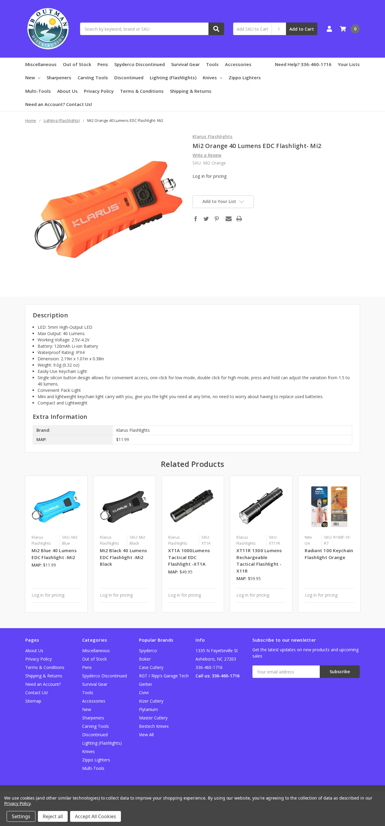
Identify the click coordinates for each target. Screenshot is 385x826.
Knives (210, 77)
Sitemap (33, 701)
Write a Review (206, 155)
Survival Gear (185, 64)
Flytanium (148, 709)
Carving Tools (93, 77)
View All (146, 734)
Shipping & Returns (190, 91)
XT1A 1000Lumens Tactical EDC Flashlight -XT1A (189, 557)
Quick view (56, 506)
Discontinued (128, 77)
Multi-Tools (38, 91)
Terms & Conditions (142, 91)
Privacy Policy (99, 91)
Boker (145, 659)
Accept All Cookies (95, 816)
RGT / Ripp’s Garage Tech (164, 676)
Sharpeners (59, 77)
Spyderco (148, 650)
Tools (212, 64)
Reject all (53, 816)
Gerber (145, 684)
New (30, 77)
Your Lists (349, 64)
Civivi (144, 692)
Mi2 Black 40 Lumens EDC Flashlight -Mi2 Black (123, 557)
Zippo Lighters (245, 77)
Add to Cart (301, 29)
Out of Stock (77, 64)
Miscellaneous (41, 64)
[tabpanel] (56, 544)
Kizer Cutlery (151, 701)
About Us (67, 91)
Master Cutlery (153, 718)
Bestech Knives (154, 726)
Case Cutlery (151, 667)
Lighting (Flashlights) (173, 77)
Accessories (238, 64)
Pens (102, 64)
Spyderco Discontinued (139, 64)
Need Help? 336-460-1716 (303, 64)
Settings (21, 816)
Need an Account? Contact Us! (58, 104)
